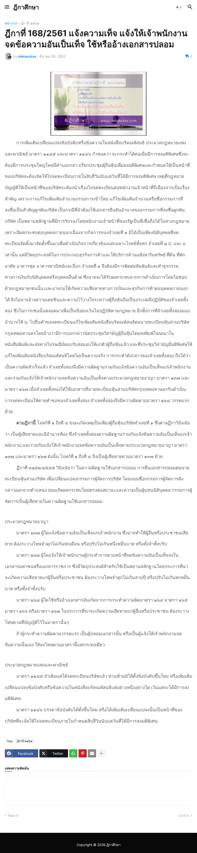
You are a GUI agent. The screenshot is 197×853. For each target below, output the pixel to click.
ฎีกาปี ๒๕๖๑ (30, 23)
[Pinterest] (83, 753)
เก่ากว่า (184, 815)
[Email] (92, 753)
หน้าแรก (11, 23)
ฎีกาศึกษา (26, 7)
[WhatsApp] (73, 753)
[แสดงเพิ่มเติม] (101, 753)
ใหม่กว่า (13, 815)
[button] (6, 7)
